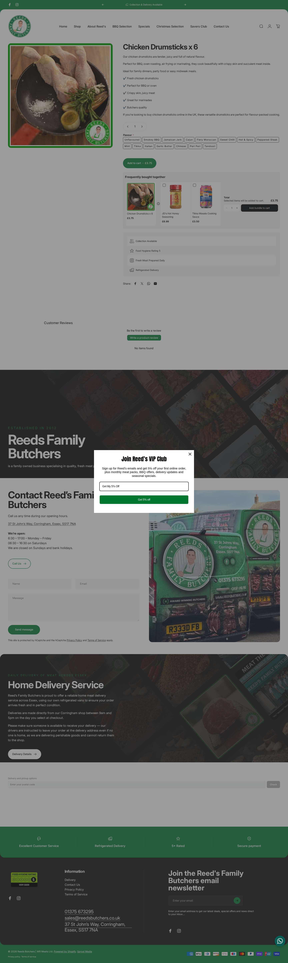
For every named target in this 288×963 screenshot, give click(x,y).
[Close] (190, 454)
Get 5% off (144, 499)
